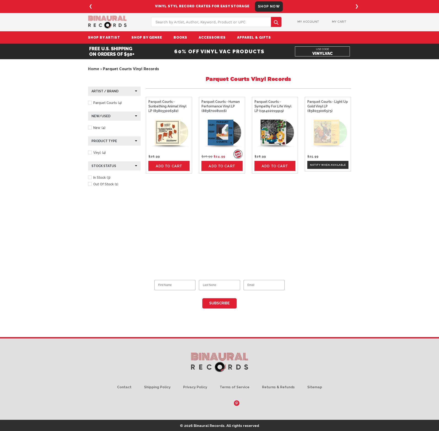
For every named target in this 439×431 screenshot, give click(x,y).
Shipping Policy (157, 387)
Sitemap (314, 387)
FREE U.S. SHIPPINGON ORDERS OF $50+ (111, 51)
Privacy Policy (195, 387)
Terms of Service (234, 387)
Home (93, 69)
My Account (308, 21)
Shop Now (269, 6)
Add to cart (169, 166)
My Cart (339, 21)
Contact (124, 387)
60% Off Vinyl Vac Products (219, 51)
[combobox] (216, 22)
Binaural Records (209, 425)
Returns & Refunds (278, 387)
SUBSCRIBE (219, 303)
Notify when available (328, 165)
